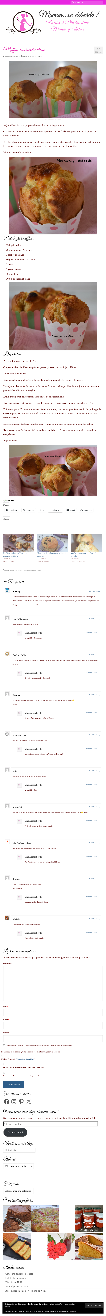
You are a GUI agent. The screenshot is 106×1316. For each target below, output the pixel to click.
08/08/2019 (92, 591)
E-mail (6, 1019)
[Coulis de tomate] (89, 1218)
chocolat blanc (14, 570)
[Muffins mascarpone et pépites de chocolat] (86, 543)
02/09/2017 (92, 655)
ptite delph (17, 807)
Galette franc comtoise (16, 1278)
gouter (20, 570)
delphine (17, 879)
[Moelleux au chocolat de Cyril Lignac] (17, 1218)
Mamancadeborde (13, 56)
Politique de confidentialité (25, 1059)
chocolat (6, 570)
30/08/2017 (89, 712)
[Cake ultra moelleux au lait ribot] (17, 1246)
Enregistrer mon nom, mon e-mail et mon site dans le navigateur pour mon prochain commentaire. (39, 1045)
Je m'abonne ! (15, 1132)
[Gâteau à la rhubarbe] (45, 1218)
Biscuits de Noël (13, 1282)
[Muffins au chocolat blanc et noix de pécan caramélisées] (18, 543)
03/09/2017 (92, 619)
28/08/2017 (92, 771)
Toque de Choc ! (20, 735)
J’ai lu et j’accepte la (18, 1059)
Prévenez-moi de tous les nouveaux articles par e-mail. (21, 1076)
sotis (15, 771)
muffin (24, 570)
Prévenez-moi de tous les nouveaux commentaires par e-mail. (23, 1067)
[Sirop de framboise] (61, 1246)
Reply (98, 591)
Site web (6, 1032)
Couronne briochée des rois (19, 1273)
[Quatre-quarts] (89, 1246)
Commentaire (8, 963)
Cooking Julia (19, 655)
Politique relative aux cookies (66, 1311)
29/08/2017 (92, 695)
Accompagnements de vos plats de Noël (25, 1290)
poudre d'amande (32, 570)
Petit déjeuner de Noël (16, 1286)
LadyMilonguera (20, 619)
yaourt (39, 570)
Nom (5, 1006)
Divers (34, 56)
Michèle (16, 919)
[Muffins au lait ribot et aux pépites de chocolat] (52, 543)
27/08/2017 (92, 807)
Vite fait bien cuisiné (22, 843)
